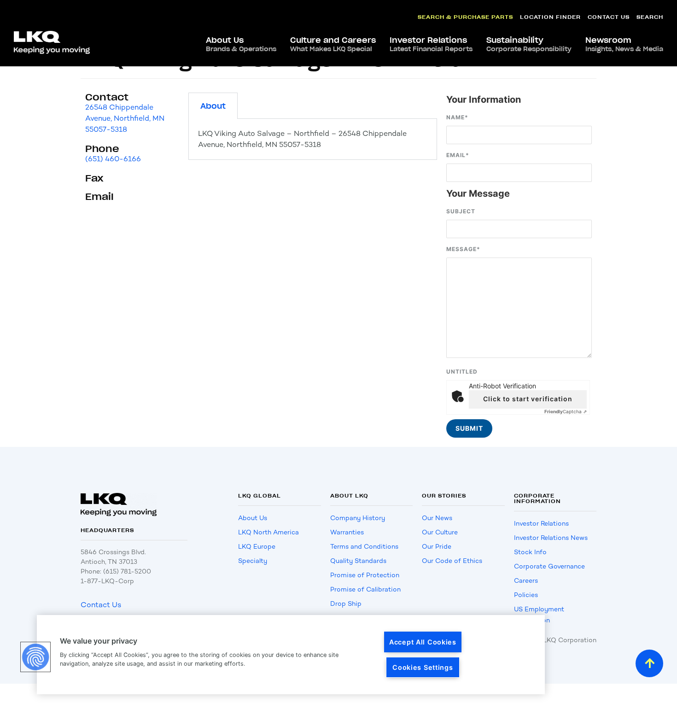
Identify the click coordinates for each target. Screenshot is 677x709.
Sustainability (529, 44)
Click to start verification (527, 399)
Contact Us (609, 16)
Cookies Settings (422, 667)
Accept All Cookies (422, 642)
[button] (35, 657)
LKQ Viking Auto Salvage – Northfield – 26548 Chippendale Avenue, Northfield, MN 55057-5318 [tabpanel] (302, 139)
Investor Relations (431, 44)
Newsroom (624, 44)
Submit (469, 428)
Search (649, 16)
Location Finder (550, 16)
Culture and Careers (333, 44)
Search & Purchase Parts (465, 16)
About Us (241, 44)
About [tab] (213, 106)
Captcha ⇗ (565, 411)
